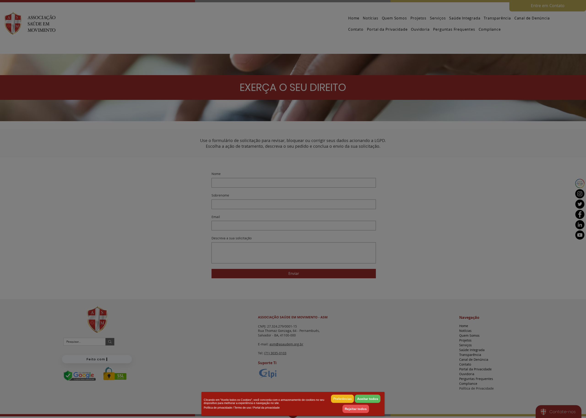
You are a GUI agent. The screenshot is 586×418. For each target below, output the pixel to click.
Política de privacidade (218, 407)
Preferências (342, 399)
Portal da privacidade (266, 407)
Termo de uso (242, 407)
